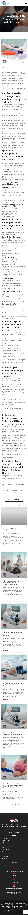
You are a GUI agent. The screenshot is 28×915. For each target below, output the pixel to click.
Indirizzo (14, 869)
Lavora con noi (5, 849)
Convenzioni (4, 851)
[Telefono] (14, 874)
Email (14, 886)
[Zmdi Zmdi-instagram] (8, 911)
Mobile (14, 881)
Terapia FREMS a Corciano (12, 529)
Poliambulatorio (5, 842)
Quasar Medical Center (8, 315)
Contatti (4, 854)
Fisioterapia (4, 845)
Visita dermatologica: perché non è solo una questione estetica (12, 633)
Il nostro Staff (5, 838)
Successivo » (21, 804)
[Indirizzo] (14, 868)
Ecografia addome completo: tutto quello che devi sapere (12, 733)
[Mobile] (14, 879)
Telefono (14, 875)
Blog (3, 847)
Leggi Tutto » (6, 548)
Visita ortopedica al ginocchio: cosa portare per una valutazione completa (13, 582)
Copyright (5, 903)
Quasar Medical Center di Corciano (10, 85)
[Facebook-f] (5, 911)
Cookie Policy (5, 858)
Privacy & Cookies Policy (13, 904)
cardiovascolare (15, 445)
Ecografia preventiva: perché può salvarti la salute (12, 684)
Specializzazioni (5, 840)
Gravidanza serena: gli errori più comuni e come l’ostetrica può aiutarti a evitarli (13, 785)
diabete (20, 185)
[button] (24, 67)
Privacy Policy (5, 856)
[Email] (14, 885)
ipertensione (5, 187)
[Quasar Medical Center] (6, 3)
